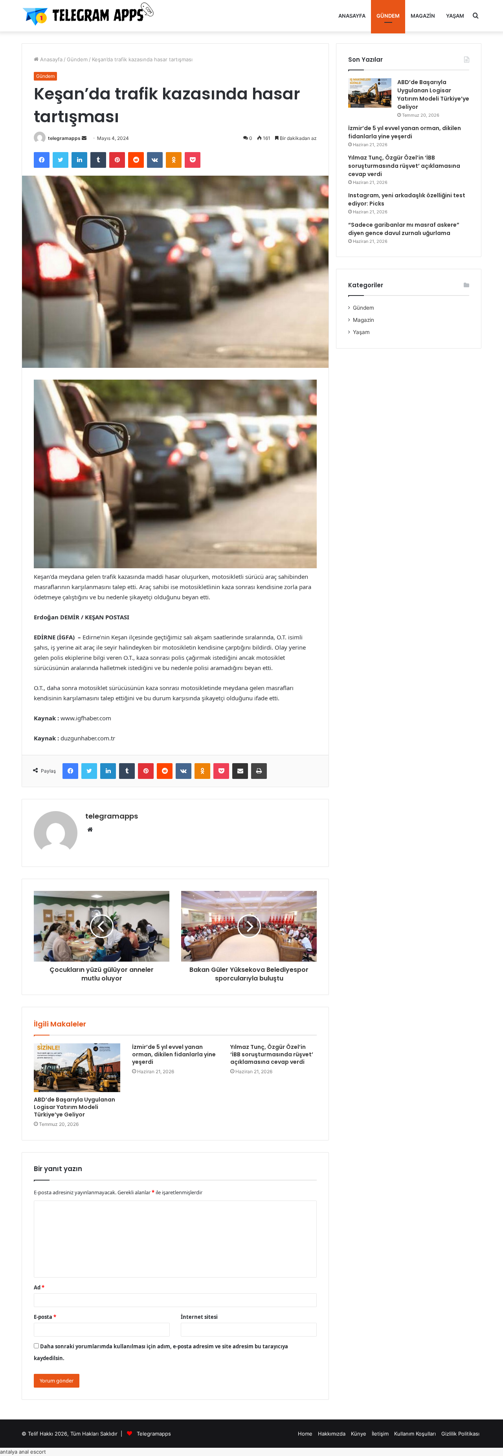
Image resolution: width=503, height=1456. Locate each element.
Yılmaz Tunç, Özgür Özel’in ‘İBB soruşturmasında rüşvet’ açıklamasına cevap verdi (271, 1054)
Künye (358, 1433)
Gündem (388, 16)
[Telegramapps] (90, 15)
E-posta (45, 1316)
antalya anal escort (23, 1452)
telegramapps (64, 138)
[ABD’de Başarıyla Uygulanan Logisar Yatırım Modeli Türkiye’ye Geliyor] (77, 1067)
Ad (39, 1287)
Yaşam (455, 16)
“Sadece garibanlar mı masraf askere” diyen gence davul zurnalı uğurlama (403, 229)
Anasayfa (351, 16)
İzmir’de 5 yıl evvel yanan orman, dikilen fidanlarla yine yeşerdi (174, 1054)
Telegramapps (154, 1433)
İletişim (380, 1433)
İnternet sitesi (199, 1316)
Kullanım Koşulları (415, 1433)
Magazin (423, 16)
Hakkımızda (331, 1433)
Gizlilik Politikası (460, 1433)
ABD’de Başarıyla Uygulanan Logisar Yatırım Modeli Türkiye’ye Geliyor (74, 1107)
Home (305, 1433)
